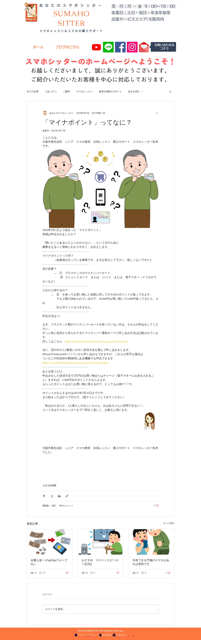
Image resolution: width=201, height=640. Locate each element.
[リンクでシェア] (66, 495)
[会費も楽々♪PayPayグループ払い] (49, 542)
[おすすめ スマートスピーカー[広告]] (100, 542)
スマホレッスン (84, 91)
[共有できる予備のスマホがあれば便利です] (151, 542)
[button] (170, 91)
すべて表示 (168, 523)
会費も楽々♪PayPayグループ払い (49, 562)
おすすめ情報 (49, 485)
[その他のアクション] (157, 113)
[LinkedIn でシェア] (59, 495)
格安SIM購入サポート (110, 91)
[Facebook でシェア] (43, 495)
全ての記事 (32, 91)
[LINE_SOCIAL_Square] (108, 47)
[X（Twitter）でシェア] (51, 495)
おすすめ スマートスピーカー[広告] (100, 562)
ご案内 (66, 91)
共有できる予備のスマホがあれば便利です (151, 562)
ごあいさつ (51, 91)
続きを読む (134, 91)
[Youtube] (96, 47)
